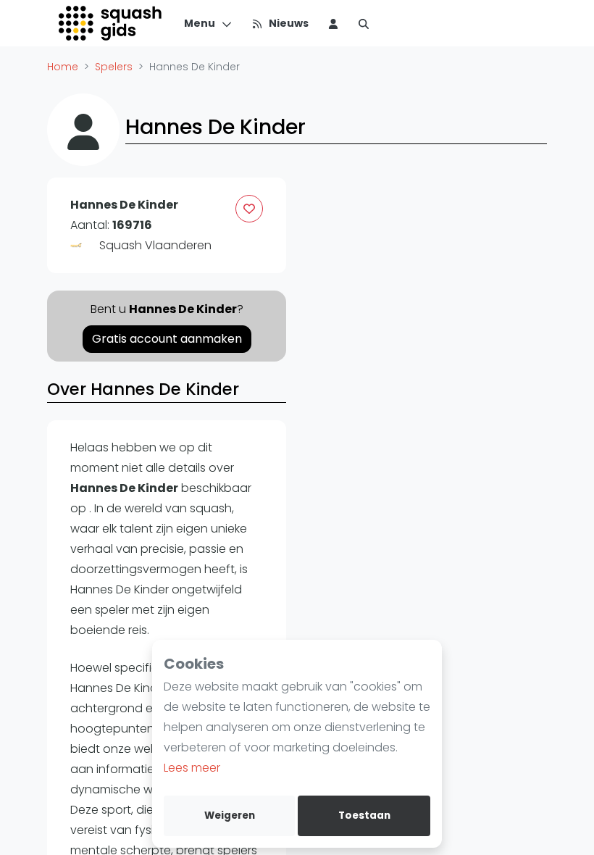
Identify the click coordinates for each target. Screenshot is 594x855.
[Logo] (111, 23)
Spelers (114, 66)
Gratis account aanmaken (167, 338)
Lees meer (192, 767)
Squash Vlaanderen (155, 245)
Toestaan (364, 815)
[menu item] (333, 23)
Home (62, 66)
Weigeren (229, 815)
